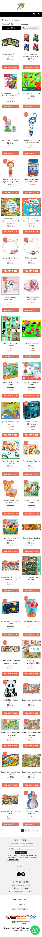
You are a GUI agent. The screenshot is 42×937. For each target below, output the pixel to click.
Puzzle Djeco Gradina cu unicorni (31, 539)
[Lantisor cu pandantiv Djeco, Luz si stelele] (31, 125)
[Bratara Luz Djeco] (31, 246)
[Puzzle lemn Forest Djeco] (31, 488)
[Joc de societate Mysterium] (31, 410)
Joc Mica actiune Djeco (31, 93)
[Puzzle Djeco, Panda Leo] (10, 688)
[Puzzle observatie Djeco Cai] (10, 800)
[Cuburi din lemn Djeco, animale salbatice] (10, 489)
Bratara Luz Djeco (31, 258)
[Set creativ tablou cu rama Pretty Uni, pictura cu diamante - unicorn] (10, 285)
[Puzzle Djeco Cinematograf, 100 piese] (31, 649)
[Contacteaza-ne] (28, 14)
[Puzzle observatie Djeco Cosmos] (10, 607)
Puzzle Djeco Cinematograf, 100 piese (31, 662)
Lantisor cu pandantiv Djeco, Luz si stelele (31, 141)
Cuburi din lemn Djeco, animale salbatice (11, 501)
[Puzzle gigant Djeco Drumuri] (31, 565)
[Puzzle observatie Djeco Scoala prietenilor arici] (10, 566)
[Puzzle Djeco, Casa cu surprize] (31, 449)
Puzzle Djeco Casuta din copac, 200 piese (10, 662)
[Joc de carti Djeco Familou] (10, 328)
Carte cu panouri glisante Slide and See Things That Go (31, 220)
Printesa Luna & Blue (10, 140)
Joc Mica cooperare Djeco (31, 383)
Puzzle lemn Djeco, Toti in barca (11, 539)
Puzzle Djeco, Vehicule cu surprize (10, 462)
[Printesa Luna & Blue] (10, 124)
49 (33, 830)
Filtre (12, 28)
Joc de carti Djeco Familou (10, 344)
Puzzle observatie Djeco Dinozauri (31, 773)
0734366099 (22, 888)
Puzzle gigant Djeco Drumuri (31, 578)
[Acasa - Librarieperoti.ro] (21, 6)
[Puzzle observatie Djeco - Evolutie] (10, 760)
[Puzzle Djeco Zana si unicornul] (31, 799)
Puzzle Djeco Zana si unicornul (31, 812)
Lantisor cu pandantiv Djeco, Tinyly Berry (10, 180)
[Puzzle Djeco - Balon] (31, 607)
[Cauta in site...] (39, 14)
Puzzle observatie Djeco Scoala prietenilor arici (10, 578)
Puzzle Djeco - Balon (31, 621)
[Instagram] (23, 874)
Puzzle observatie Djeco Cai (10, 812)
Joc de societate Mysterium (31, 423)
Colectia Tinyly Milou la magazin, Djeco (31, 298)
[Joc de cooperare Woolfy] (31, 328)
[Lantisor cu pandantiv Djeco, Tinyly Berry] (10, 168)
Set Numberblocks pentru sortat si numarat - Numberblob (31, 180)
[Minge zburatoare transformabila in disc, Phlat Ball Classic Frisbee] (31, 42)
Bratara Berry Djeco (10, 258)
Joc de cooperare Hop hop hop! (10, 423)
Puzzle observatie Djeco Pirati (31, 701)
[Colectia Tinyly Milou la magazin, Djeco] (31, 285)
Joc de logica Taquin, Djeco (10, 55)
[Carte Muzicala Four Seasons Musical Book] (10, 207)
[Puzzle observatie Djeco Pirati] (31, 688)
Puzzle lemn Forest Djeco (31, 501)
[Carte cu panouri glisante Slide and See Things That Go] (31, 207)
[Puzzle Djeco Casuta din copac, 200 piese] (10, 649)
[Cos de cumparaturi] (33, 14)
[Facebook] (19, 874)
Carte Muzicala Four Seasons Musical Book (10, 220)
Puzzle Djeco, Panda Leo (10, 701)
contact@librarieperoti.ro (22, 892)
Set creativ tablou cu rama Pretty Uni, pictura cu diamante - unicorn (10, 298)
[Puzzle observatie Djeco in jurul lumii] (10, 724)
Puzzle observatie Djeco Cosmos (10, 622)
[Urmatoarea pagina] (36, 830)
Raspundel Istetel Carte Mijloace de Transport (10, 94)
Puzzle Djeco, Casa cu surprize (31, 462)
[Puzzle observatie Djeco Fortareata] (31, 724)
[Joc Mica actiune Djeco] (31, 81)
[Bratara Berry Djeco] (10, 246)
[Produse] (3, 14)
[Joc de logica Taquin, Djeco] (10, 42)
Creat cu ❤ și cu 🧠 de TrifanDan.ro (16, 928)
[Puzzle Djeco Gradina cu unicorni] (31, 527)
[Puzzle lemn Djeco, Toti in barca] (10, 527)
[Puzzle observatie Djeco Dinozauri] (31, 760)
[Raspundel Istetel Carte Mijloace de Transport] (10, 81)
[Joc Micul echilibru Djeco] (10, 371)
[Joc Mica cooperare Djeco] (31, 371)
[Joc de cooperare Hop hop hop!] (10, 410)
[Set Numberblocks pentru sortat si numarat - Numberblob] (31, 168)
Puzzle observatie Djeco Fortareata (31, 734)
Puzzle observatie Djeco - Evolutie (10, 773)
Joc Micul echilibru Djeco (10, 383)
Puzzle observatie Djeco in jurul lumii (10, 734)
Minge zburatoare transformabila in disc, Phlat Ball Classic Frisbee (31, 55)
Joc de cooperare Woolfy (31, 344)
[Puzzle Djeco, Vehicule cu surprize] (10, 449)
